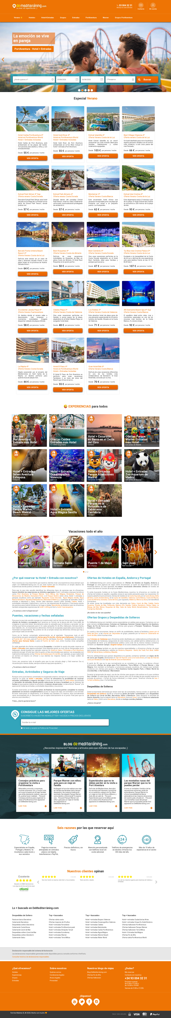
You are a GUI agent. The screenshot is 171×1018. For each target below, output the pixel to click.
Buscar (147, 79)
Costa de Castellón (121, 598)
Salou (133, 603)
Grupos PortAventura (123, 18)
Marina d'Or (120, 605)
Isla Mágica (60, 594)
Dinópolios (70, 594)
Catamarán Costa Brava (21, 927)
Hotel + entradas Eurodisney (59, 932)
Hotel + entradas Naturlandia (96, 927)
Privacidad (53, 980)
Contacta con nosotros (133, 975)
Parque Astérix (53, 596)
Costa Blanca (140, 598)
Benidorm (141, 605)
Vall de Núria (97, 652)
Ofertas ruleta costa (56, 919)
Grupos (63, 18)
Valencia (132, 598)
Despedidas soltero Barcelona (23, 925)
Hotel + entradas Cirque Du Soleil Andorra (137, 922)
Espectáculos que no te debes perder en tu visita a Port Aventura (103, 782)
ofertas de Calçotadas (111, 633)
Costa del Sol (112, 600)
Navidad (60, 639)
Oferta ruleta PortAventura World (134, 937)
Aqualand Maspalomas (34, 600)
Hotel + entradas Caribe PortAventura (99, 930)
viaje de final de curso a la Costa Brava (129, 658)
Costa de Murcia (152, 598)
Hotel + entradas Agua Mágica (97, 932)
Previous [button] (38, 882)
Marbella (99, 609)
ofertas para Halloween (65, 637)
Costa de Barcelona (101, 598)
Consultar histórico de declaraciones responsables (30, 957)
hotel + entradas (35, 679)
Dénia (148, 605)
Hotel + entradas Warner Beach (97, 935)
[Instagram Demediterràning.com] (97, 1002)
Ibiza (145, 600)
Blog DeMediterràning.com (97, 972)
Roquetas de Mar (112, 607)
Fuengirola (91, 609)
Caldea (74, 601)
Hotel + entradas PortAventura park (62, 927)
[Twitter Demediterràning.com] (82, 1002)
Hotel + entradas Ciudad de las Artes (135, 919)
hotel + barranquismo (65, 607)
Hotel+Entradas (47, 18)
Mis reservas (129, 972)
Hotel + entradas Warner (58, 935)
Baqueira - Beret (131, 650)
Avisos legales (55, 978)
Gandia (128, 605)
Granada (104, 600)
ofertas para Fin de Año (46, 637)
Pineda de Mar (100, 605)
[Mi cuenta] (153, 5)
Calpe (154, 605)
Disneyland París (37, 596)
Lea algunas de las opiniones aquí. (24, 886)
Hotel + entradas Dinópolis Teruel (61, 930)
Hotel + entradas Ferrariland (59, 925)
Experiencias (17, 975)
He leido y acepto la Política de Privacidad (40, 728)
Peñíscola (110, 605)
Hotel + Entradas (48, 586)
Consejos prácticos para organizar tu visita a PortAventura (31, 782)
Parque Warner (38, 594)
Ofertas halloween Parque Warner (134, 927)
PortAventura (91, 18)
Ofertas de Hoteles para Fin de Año (47, 654)
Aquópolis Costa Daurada (51, 598)
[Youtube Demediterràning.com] (75, 1002)
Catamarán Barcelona (20, 922)
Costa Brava (149, 596)
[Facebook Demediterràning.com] (89, 1002)
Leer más (22, 806)
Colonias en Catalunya (99, 639)
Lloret (134, 697)
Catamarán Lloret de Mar (21, 930)
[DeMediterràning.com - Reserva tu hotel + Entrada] (29, 6)
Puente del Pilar (42, 639)
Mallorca (132, 600)
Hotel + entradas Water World (96, 937)
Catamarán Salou (18, 937)
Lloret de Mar (142, 603)
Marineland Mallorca (51, 600)
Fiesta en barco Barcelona (21, 919)
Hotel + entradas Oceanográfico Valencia (100, 922)
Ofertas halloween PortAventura (134, 925)
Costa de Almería (93, 600)
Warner (106, 18)
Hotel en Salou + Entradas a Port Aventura (67, 650)
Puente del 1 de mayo (22, 639)
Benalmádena (142, 607)
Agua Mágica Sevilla (71, 598)
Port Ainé (149, 650)
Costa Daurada (135, 596)
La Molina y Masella (110, 652)
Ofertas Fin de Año (129, 935)
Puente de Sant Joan (50, 641)
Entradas (75, 18)
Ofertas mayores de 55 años (59, 922)
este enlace (70, 680)
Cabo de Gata (125, 607)
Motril (134, 607)
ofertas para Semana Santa (23, 641)
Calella (150, 603)
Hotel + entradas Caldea (94, 925)
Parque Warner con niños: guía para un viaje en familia (67, 782)
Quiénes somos (55, 972)
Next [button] (156, 882)
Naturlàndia (56, 605)
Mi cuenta (153, 9)
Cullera (134, 605)
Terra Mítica (50, 594)
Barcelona (121, 697)
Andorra (121, 650)
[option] (59, 883)
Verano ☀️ (18, 18)
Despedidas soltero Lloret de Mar (24, 932)
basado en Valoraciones (23, 884)
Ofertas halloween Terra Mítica (133, 930)
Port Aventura (22, 594)
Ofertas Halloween (94, 978)
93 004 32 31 (125, 5)
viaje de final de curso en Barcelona (118, 660)
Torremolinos (153, 607)
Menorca (139, 600)
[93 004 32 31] (118, 5)
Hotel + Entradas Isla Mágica (132, 932)
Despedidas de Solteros (96, 694)
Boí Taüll (142, 650)
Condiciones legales (57, 975)
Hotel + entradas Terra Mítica (59, 937)
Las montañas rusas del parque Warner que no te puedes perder (137, 782)
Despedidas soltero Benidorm (23, 935)
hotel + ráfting (45, 607)
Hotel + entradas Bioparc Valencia (98, 919)
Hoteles (32, 18)
